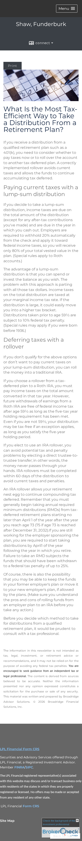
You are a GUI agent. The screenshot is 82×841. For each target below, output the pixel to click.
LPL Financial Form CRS (19, 749)
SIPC (29, 767)
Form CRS (31, 806)
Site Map (7, 821)
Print (12, 66)
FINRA (19, 767)
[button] (66, 9)
